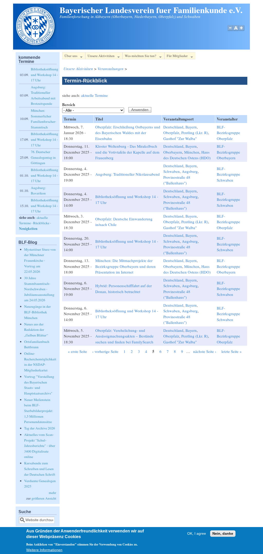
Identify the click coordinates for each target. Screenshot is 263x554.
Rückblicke (41, 223)
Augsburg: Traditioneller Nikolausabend (127, 174)
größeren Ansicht (44, 498)
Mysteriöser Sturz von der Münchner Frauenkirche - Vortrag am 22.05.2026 (40, 260)
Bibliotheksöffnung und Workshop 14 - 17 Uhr (44, 74)
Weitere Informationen (44, 550)
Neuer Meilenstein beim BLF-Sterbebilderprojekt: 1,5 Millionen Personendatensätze (38, 410)
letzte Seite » (231, 351)
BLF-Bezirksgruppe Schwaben (228, 174)
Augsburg (190, 171)
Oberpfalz (171, 132)
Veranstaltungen (111, 68)
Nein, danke (222, 534)
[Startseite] (36, 45)
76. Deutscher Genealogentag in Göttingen (43, 157)
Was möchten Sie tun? (139, 56)
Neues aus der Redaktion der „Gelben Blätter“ (36, 329)
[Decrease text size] (230, 30)
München (191, 152)
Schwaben (171, 171)
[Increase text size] (242, 30)
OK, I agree (196, 534)
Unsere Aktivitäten (100, 56)
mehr (52, 492)
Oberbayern (172, 152)
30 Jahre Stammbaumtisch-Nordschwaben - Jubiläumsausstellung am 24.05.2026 (39, 289)
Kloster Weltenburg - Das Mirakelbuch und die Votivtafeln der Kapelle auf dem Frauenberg (127, 152)
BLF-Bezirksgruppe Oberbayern (228, 152)
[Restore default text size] (236, 30)
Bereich (68, 104)
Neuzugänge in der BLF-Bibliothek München (37, 312)
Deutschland (173, 126)
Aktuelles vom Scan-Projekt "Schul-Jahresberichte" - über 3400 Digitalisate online (39, 445)
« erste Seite (77, 351)
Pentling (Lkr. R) (194, 132)
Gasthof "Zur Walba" (180, 138)
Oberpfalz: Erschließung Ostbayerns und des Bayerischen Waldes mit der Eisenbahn (127, 132)
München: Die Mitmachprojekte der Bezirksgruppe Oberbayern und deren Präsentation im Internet (125, 266)
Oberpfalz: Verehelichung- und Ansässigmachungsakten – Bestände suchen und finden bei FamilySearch (124, 336)
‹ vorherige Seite (105, 351)
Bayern (191, 126)
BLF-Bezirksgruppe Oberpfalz (228, 132)
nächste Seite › (204, 351)
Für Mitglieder (176, 56)
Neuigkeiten (28, 228)
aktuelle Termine (94, 95)
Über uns (69, 56)
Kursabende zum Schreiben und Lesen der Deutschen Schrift (39, 468)
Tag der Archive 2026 (39, 428)
